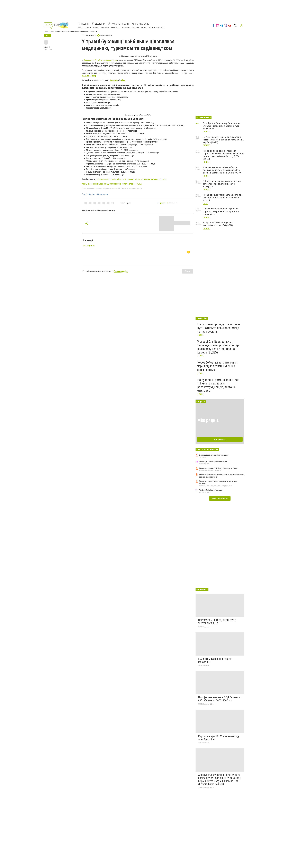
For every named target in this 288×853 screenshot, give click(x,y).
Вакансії (95, 27)
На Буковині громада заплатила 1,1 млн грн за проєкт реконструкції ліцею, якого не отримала (218, 385)
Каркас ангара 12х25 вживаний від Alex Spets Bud (218, 738)
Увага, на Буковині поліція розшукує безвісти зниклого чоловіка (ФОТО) (112, 184)
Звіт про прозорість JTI (156, 27)
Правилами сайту (121, 271)
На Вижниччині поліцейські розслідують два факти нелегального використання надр (131, 179)
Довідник (100, 24)
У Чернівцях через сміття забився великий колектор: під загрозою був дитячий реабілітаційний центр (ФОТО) (222, 170)
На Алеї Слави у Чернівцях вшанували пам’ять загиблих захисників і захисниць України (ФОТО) (223, 140)
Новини (85, 24)
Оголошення (126, 27)
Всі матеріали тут (220, 439)
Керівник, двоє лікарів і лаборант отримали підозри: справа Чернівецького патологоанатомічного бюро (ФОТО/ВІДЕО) (223, 154)
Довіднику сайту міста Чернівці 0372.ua (100, 60)
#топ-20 (85, 194)
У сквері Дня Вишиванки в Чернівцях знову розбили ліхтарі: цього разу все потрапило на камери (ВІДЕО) (218, 347)
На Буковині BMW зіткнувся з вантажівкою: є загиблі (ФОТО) (218, 224)
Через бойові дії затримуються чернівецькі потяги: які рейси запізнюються (217, 366)
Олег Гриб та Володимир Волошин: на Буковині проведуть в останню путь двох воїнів (221, 126)
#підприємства (102, 194)
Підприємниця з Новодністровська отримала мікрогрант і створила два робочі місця (221, 211)
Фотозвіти (135, 27)
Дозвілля (87, 27)
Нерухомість (105, 27)
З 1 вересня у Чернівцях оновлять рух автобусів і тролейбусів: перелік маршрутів (222, 184)
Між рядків (208, 420)
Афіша (80, 27)
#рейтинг (92, 194)
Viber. (123, 80)
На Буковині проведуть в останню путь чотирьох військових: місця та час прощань (219, 327)
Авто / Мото (115, 27)
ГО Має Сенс (142, 24)
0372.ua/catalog (89, 76)
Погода (143, 27)
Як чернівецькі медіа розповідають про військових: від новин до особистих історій (223, 198)
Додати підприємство (220, 498)
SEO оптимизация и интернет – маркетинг (216, 660)
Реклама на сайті (120, 24)
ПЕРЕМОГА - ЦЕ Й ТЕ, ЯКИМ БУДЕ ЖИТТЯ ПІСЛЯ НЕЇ (217, 622)
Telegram (114, 80)
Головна (46, 31)
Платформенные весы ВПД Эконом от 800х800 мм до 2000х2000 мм (220, 699)
